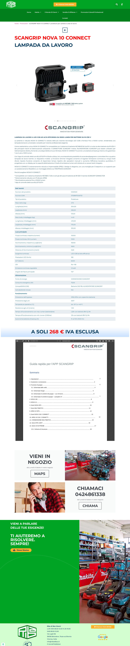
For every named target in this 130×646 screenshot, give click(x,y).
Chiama (90, 506)
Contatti (65, 18)
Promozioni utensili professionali (92, 12)
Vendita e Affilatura (69, 12)
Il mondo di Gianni (51, 12)
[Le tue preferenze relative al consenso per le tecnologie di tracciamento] (3, 644)
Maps (39, 473)
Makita (37, 12)
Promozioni (24, 23)
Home (29, 12)
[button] (117, 4)
